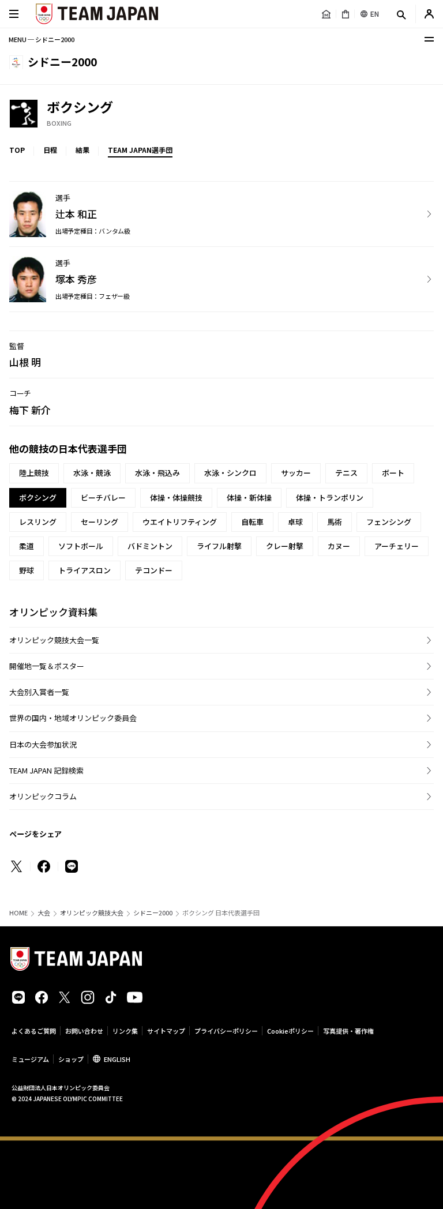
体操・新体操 (249, 497)
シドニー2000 (152, 912)
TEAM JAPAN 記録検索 (46, 770)
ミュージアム (30, 1059)
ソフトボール (80, 545)
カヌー (339, 545)
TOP (17, 150)
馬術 (334, 521)
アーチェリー (396, 545)
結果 (82, 150)
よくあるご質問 (34, 1030)
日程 (50, 150)
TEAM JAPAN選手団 (140, 150)
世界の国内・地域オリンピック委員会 (73, 717)
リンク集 (125, 1030)
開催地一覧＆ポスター (46, 665)
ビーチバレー (103, 497)
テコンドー (153, 570)
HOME (18, 912)
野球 (26, 570)
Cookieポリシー (290, 1030)
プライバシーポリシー (226, 1030)
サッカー (296, 472)
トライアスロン (84, 570)
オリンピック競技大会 (91, 912)
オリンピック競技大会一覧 (54, 639)
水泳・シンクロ (230, 472)
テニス (346, 472)
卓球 (295, 521)
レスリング (38, 521)
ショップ (71, 1059)
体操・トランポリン (329, 497)
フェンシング (388, 521)
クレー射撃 (284, 545)
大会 (43, 912)
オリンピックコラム (43, 796)
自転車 (252, 521)
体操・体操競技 (176, 497)
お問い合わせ (84, 1030)
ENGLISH (117, 1059)
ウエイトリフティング (179, 521)
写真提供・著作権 (348, 1030)
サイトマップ (166, 1030)
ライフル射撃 (219, 545)
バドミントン (149, 545)
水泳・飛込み (157, 472)
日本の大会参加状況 (43, 744)
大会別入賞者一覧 (39, 691)
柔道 (26, 545)
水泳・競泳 (92, 472)
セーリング (99, 521)
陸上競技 (34, 472)
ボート (393, 472)
